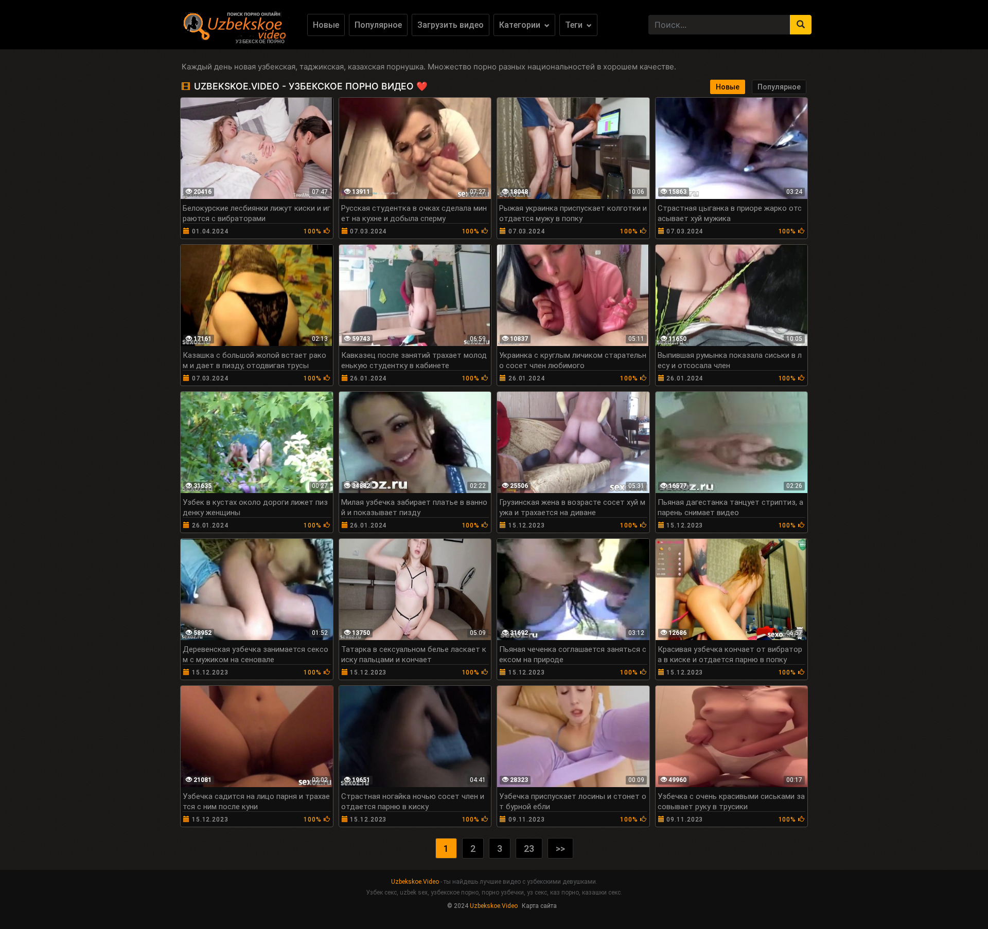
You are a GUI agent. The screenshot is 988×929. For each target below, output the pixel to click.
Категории (520, 25)
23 (529, 848)
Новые (326, 25)
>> (560, 848)
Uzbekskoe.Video (415, 881)
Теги (575, 25)
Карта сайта (539, 905)
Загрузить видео (450, 25)
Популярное (378, 25)
